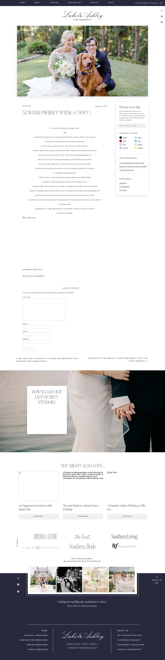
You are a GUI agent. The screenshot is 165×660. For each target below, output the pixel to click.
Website (26, 339)
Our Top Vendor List (126, 170)
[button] (147, 3)
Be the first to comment (33, 275)
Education (123, 190)
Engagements (124, 186)
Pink (124, 144)
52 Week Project (32, 269)
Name (25, 324)
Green (140, 144)
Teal (139, 141)
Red (124, 141)
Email (25, 331)
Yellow (140, 148)
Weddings (123, 183)
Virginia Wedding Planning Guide (131, 163)
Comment (27, 297)
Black (125, 137)
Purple (125, 148)
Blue (139, 137)
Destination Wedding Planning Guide (132, 166)
